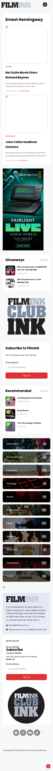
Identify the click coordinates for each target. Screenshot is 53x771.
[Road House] (10, 414)
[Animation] (26, 443)
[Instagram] (23, 733)
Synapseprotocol (11, 756)
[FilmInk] (26, 599)
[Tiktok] (37, 733)
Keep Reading (24, 91)
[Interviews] (26, 510)
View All (43, 260)
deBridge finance (11, 760)
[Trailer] (26, 576)
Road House (23, 410)
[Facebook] (16, 733)
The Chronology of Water (29, 423)
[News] (26, 523)
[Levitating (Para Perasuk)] (10, 401)
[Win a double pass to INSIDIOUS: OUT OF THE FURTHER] (10, 270)
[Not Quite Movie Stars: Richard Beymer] (26, 45)
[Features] (26, 470)
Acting (8, 67)
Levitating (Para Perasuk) (29, 398)
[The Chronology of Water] (10, 426)
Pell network (25, 756)
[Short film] (26, 549)
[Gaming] (26, 483)
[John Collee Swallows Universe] (26, 114)
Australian (10, 136)
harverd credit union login (31, 760)
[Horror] (26, 496)
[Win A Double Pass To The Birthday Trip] (10, 283)
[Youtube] (30, 733)
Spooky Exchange (39, 756)
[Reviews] (26, 536)
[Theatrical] (26, 563)
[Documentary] (26, 457)
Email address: (12, 362)
